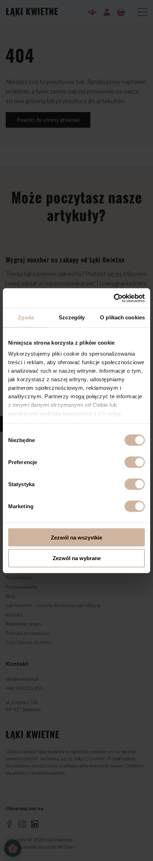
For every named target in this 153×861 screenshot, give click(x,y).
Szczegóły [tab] (72, 317)
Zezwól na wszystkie (76, 537)
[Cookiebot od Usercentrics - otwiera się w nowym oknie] (114, 298)
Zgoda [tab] (26, 317)
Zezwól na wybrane (77, 558)
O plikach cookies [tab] (122, 317)
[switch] (135, 462)
